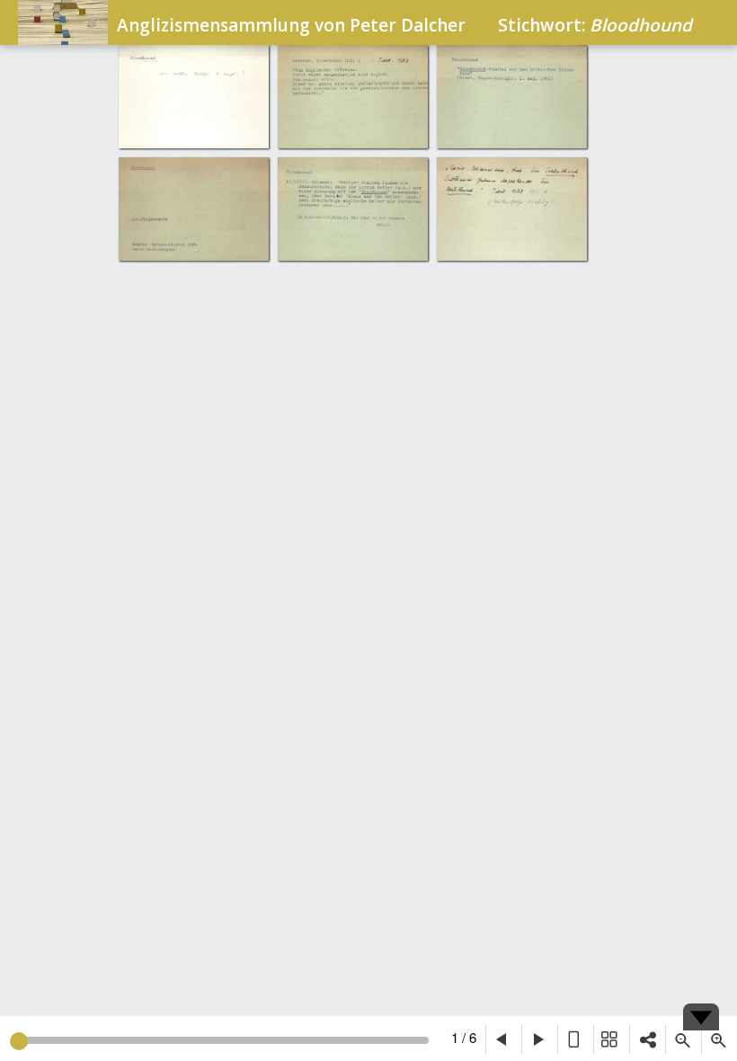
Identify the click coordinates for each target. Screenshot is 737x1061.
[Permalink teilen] (647, 1039)
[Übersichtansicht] (611, 1039)
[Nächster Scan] (539, 1039)
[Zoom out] (683, 1039)
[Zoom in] (719, 1039)
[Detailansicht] (575, 1039)
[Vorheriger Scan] (503, 1039)
